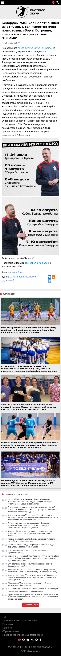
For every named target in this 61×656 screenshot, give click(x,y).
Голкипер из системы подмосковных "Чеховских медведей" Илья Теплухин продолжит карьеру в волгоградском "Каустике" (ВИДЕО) (29, 525)
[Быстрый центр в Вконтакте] (32, 640)
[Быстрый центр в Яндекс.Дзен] (23, 640)
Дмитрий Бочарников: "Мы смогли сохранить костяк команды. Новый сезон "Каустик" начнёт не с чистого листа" (31, 533)
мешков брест (16, 272)
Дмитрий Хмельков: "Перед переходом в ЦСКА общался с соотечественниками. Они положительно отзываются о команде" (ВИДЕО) (32, 577)
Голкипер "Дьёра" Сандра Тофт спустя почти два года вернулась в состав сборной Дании (31, 546)
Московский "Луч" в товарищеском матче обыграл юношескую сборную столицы (29, 584)
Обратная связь (11, 631)
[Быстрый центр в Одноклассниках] (40, 640)
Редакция (7, 624)
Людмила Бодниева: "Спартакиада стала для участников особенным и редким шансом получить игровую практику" (33, 571)
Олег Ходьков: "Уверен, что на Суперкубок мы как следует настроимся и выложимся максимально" (33, 590)
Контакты (7, 627)
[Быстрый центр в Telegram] (28, 640)
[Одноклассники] (53, 277)
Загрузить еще (30, 604)
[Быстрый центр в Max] (36, 640)
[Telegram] (49, 281)
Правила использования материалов (22, 634)
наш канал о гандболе (36, 263)
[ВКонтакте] (49, 277)
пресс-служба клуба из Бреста (35, 48)
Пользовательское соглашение (19, 620)
